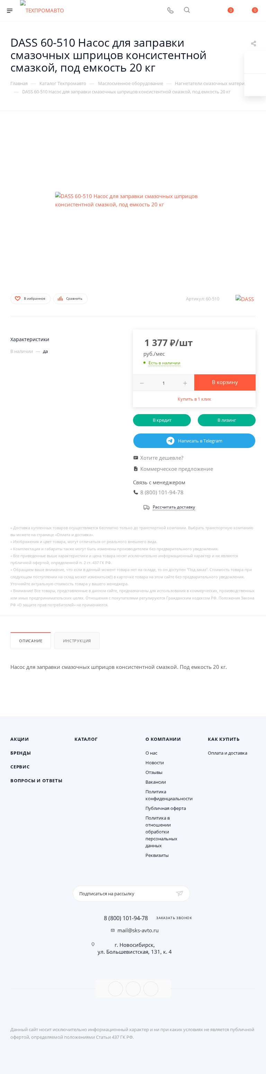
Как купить (224, 739)
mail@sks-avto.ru (138, 930)
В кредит (162, 420)
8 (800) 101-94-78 (126, 918)
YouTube (133, 988)
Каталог (86, 739)
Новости (154, 762)
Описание (30, 640)
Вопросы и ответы (36, 780)
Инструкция (77, 640)
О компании (163, 739)
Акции (19, 739)
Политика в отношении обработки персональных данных (161, 832)
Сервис (20, 767)
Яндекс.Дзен (150, 988)
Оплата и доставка (227, 753)
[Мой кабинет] (203, 10)
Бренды (20, 753)
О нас (151, 753)
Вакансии (155, 782)
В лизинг (227, 420)
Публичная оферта (165, 808)
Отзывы (153, 772)
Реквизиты (157, 855)
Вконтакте (115, 988)
